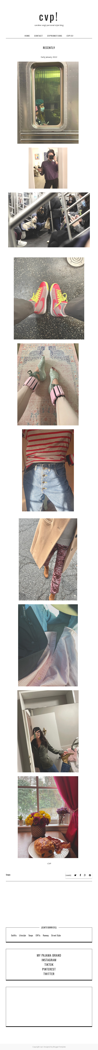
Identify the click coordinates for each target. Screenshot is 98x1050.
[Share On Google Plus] (85, 875)
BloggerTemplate (59, 1047)
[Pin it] (90, 875)
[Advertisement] (49, 909)
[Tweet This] (75, 875)
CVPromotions (54, 35)
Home (27, 35)
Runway (46, 935)
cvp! (49, 16)
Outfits (14, 935)
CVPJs (38, 935)
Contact (38, 35)
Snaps (8, 874)
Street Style (56, 935)
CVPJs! (70, 35)
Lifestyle (22, 935)
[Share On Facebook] (80, 875)
